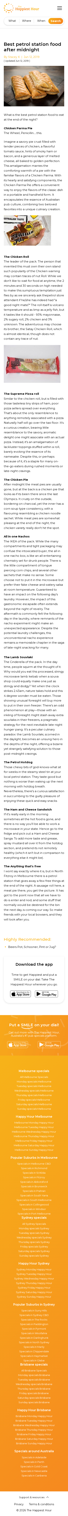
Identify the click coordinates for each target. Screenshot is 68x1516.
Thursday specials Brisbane (34, 1388)
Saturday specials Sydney (34, 1251)
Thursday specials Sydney (34, 1241)
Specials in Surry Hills (34, 1310)
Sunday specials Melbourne (34, 1108)
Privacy (19, 1504)
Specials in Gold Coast (34, 1466)
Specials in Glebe (34, 1360)
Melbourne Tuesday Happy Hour (34, 1127)
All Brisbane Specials (34, 1370)
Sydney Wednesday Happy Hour (34, 1278)
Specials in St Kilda (34, 1172)
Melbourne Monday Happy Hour (34, 1122)
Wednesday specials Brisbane (34, 1384)
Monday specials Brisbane (34, 1375)
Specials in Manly (34, 1346)
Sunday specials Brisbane (34, 1402)
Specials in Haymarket (34, 1355)
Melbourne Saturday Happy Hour (34, 1145)
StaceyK (14, 57)
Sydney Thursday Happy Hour (34, 1283)
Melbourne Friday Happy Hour (34, 1140)
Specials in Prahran (34, 1190)
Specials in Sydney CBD (34, 1315)
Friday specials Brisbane (34, 1393)
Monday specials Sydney (34, 1228)
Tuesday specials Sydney (34, 1232)
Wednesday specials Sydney (34, 1237)
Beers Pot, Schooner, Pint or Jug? (32, 947)
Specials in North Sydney (34, 1342)
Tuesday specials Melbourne (34, 1086)
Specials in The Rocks (34, 1319)
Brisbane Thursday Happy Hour (34, 1429)
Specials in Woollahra (34, 1333)
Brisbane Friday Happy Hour (34, 1434)
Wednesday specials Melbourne (34, 1090)
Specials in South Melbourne (34, 1199)
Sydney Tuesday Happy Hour (34, 1273)
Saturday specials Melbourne (34, 1104)
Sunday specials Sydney (34, 1255)
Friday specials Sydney (34, 1246)
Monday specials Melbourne (34, 1081)
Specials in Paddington (34, 1324)
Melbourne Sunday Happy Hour (34, 1149)
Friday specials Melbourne (34, 1099)
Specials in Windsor (34, 1209)
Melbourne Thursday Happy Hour (34, 1136)
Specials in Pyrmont (34, 1328)
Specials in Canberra (34, 1475)
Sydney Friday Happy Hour (34, 1287)
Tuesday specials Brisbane (34, 1379)
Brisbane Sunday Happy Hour (34, 1443)
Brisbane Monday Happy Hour (34, 1416)
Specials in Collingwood (34, 1204)
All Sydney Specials (34, 1223)
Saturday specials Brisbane (34, 1397)
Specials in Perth (34, 1461)
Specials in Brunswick (34, 1186)
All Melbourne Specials (34, 1076)
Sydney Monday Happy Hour (34, 1269)
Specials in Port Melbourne (34, 1213)
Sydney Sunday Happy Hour (34, 1296)
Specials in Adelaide (34, 1457)
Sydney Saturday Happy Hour (34, 1292)
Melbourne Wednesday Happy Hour (34, 1131)
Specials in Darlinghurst (34, 1337)
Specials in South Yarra (34, 1195)
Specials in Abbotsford (34, 1181)
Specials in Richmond (34, 1168)
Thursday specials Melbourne (34, 1095)
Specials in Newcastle (34, 1470)
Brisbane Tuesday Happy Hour (34, 1420)
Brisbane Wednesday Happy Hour (34, 1425)
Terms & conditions (41, 1504)
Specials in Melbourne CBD (34, 1163)
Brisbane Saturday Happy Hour (34, 1438)
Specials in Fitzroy (34, 1177)
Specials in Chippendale (34, 1351)
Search (56, 21)
